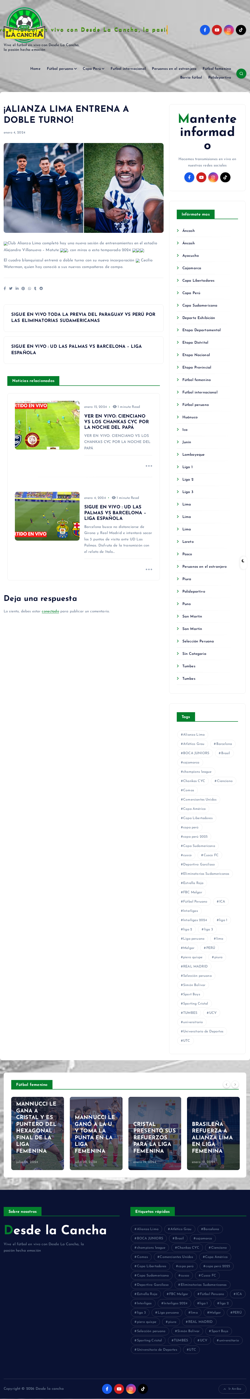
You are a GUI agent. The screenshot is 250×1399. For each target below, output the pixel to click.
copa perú (190, 827)
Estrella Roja (193, 883)
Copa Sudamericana (200, 306)
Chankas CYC (194, 781)
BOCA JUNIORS (196, 753)
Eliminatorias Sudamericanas (206, 874)
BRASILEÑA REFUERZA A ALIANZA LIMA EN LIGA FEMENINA (212, 1138)
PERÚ (210, 948)
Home (35, 69)
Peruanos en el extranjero (174, 69)
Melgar (188, 948)
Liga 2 (187, 480)
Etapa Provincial (196, 368)
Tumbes (188, 666)
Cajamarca (191, 268)
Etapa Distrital (195, 343)
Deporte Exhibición (198, 318)
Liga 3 (187, 492)
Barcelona (224, 744)
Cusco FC (211, 855)
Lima (186, 504)
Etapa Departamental (201, 330)
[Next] (235, 1084)
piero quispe (192, 957)
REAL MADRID (195, 966)
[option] (37, 1133)
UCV (213, 1013)
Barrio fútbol (191, 78)
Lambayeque (193, 455)
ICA (222, 902)
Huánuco (190, 417)
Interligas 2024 (195, 920)
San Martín (192, 616)
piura (218, 957)
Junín (186, 442)
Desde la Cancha (55, 1231)
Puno (186, 604)
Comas (188, 790)
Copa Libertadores (198, 281)
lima (219, 939)
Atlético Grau (193, 744)
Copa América (194, 809)
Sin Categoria (194, 654)
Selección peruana (197, 976)
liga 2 (187, 929)
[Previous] (226, 1084)
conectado (50, 611)
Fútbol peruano (60, 69)
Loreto (188, 542)
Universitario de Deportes (203, 1031)
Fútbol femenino (217, 69)
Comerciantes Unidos (200, 800)
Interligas (190, 911)
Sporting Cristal (195, 1004)
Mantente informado (207, 132)
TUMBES (190, 1013)
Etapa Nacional (196, 355)
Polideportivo (219, 78)
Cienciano (225, 781)
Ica (185, 430)
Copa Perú (92, 69)
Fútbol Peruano (195, 902)
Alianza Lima (194, 735)
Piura (186, 579)
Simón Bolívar (194, 985)
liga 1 (223, 920)
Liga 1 (187, 467)
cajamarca (191, 762)
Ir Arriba (235, 1388)
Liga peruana (193, 939)
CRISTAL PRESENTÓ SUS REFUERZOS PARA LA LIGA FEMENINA (154, 1138)
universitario (193, 1022)
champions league (197, 772)
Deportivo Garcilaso (199, 864)
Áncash (188, 231)
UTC (186, 1041)
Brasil (225, 753)
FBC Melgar (192, 892)
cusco (187, 855)
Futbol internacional (128, 69)
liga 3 (208, 929)
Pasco (187, 554)
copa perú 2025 (195, 837)
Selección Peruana (198, 641)
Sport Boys (191, 994)
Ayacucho (190, 256)
